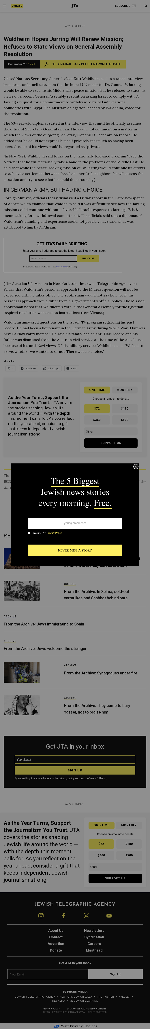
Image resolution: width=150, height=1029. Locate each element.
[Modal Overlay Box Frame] (75, 514)
